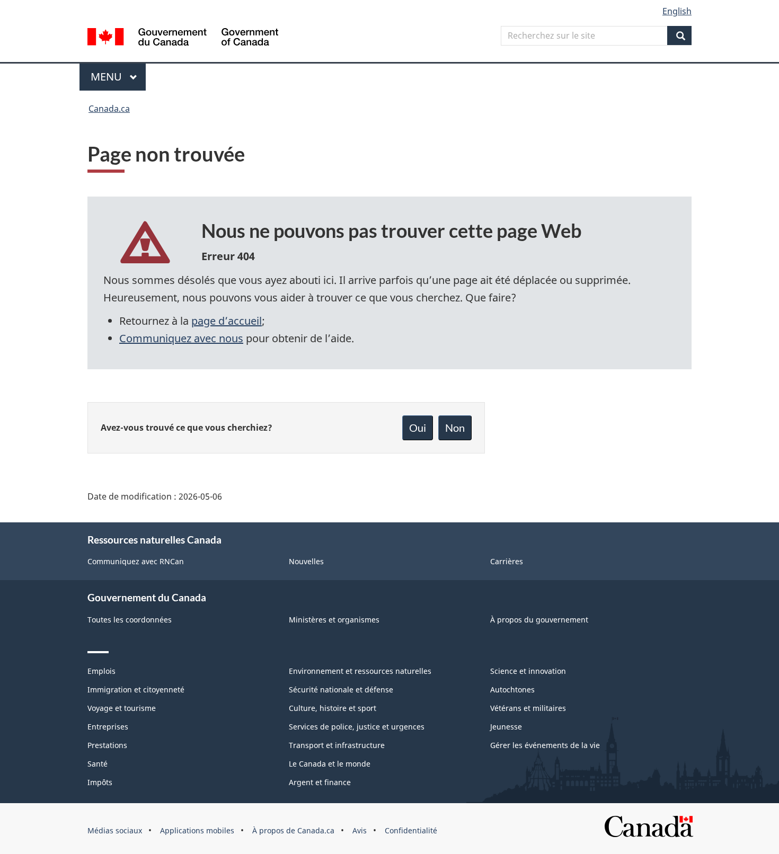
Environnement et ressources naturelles (360, 671)
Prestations (107, 745)
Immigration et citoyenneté (135, 689)
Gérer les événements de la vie (545, 745)
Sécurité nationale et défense (341, 689)
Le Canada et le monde (329, 764)
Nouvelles (306, 561)
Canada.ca (109, 108)
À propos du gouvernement (539, 620)
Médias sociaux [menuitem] (114, 830)
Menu (118, 76)
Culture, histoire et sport (332, 708)
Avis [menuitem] (359, 830)
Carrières (506, 561)
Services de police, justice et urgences (356, 727)
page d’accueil (226, 321)
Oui (417, 427)
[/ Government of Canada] (182, 38)
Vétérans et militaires (528, 708)
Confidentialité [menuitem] (411, 830)
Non (455, 427)
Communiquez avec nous (181, 338)
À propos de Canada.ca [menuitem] (293, 830)
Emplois (101, 671)
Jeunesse (506, 727)
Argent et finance (320, 782)
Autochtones (512, 689)
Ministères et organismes (334, 620)
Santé (97, 764)
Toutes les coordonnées (129, 620)
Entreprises (107, 727)
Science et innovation (528, 671)
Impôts (99, 782)
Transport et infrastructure (337, 745)
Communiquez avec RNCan (135, 561)
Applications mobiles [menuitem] (197, 830)
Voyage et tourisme (121, 708)
